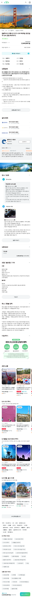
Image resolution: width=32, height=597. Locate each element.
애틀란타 (23, 527)
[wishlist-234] (14, 407)
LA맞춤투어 (6, 556)
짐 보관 (24, 556)
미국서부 (15, 581)
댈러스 (28, 527)
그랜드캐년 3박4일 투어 (9, 563)
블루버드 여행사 (11, 139)
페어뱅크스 (10, 532)
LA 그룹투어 (11, 30)
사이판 (25, 525)
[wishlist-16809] (26, 7)
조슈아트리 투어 (19, 539)
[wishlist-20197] (14, 370)
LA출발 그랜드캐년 (7, 539)
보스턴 (11, 527)
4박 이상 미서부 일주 (8, 552)
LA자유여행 (6, 578)
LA (6, 30)
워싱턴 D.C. (20, 525)
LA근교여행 (6, 574)
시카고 (14, 525)
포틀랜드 (5, 529)
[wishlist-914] (29, 446)
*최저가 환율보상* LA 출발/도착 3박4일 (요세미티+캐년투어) (8, 388)
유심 (28, 563)
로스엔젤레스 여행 (16, 578)
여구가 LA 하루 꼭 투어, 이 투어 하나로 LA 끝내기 (8, 425)
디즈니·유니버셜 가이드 (19, 549)
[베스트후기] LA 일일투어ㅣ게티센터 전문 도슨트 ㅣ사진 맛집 (23, 425)
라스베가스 (8, 523)
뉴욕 (16, 523)
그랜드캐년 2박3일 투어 (20, 559)
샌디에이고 (16, 527)
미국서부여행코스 (24, 581)
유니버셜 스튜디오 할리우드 (23, 501)
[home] (6, 2)
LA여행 (14, 574)
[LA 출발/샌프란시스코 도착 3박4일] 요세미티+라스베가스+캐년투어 (24, 388)
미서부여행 (6, 588)
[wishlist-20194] (29, 370)
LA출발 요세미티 (16, 542)
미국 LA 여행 (6, 581)
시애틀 (9, 525)
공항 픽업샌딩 (15, 556)
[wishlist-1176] (14, 446)
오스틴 (4, 532)
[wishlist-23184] (14, 484)
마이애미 (25, 529)
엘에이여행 (14, 588)
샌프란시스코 (22, 523)
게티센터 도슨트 (7, 549)
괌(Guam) (5, 527)
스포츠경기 (20, 563)
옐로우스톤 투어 (7, 559)
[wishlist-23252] (29, 484)
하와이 (4, 525)
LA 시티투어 (6, 542)
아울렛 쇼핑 (6, 566)
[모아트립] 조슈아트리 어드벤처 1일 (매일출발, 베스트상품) (9, 465)
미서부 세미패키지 (17, 585)
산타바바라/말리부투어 (22, 552)
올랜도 (10, 529)
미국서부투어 (6, 585)
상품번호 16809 (19, 30)
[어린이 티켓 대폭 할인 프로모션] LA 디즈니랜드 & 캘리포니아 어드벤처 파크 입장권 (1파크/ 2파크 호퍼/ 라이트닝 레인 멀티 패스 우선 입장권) (9, 502)
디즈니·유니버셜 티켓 (19, 546)
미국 (3, 30)
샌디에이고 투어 (7, 546)
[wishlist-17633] (29, 407)
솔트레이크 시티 (17, 529)
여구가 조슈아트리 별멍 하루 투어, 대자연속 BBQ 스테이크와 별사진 (23, 465)
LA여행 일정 (22, 574)
